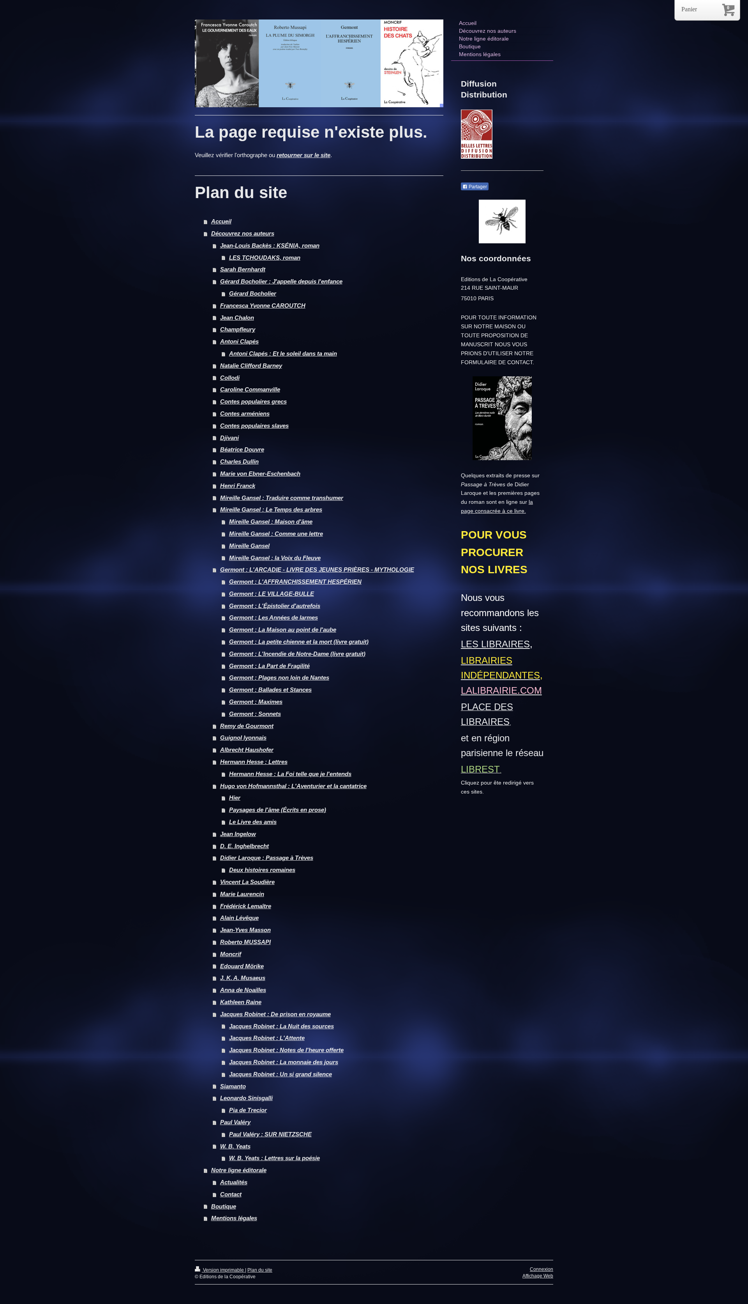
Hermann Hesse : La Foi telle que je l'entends (290, 774)
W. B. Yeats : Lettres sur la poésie (274, 1158)
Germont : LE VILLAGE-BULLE (271, 593)
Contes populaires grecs (253, 401)
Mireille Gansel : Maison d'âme (270, 521)
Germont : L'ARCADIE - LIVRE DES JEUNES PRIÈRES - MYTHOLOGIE (317, 569)
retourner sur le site (303, 155)
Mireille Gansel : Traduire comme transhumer (281, 497)
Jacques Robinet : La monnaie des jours (283, 1062)
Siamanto (233, 1086)
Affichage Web (537, 1276)
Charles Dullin (239, 461)
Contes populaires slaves (254, 425)
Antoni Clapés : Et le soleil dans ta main (283, 353)
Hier (234, 797)
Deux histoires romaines (262, 869)
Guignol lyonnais (243, 737)
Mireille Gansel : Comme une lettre (276, 533)
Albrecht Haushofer (246, 749)
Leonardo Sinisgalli (246, 1098)
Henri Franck (237, 485)
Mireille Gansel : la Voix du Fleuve (275, 558)
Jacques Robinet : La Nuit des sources (281, 1026)
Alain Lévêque (239, 917)
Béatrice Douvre (242, 449)
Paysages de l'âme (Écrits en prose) (277, 809)
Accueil (221, 221)
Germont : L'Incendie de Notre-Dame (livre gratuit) (297, 653)
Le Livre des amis (253, 822)
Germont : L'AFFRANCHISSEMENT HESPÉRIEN (295, 581)
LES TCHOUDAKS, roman (264, 257)
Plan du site (259, 1270)
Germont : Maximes (255, 701)
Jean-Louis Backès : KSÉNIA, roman (269, 245)
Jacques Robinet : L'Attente (267, 1038)
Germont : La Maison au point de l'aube (282, 629)
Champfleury (237, 329)
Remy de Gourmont (246, 726)
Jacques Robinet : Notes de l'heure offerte (286, 1050)
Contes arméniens (245, 413)
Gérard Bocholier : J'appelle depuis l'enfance (281, 281)
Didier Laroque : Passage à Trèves (266, 857)
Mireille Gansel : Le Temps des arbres (271, 509)
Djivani (229, 437)
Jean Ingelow (238, 834)
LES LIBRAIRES (495, 644)
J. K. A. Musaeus (242, 977)
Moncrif (230, 954)
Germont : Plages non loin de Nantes (279, 677)
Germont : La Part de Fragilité (269, 666)
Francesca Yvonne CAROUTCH (262, 305)
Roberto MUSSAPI (245, 942)
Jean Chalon (237, 317)
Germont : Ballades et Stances (270, 689)
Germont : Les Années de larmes (273, 617)
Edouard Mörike (242, 966)
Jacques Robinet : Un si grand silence (280, 1074)
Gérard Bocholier (252, 293)
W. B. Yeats (235, 1146)
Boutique (223, 1206)
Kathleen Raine (240, 1002)
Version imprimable (223, 1270)
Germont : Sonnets (255, 713)
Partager (477, 187)
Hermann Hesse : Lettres (254, 761)
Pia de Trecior (248, 1110)
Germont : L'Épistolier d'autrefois (274, 605)
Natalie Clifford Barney (251, 365)
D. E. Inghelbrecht (244, 846)
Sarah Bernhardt (242, 269)
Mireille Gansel (249, 545)
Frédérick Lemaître (245, 906)
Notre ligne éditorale (238, 1170)
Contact (231, 1194)
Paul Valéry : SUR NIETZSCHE (270, 1134)
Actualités (233, 1182)
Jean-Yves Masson (245, 930)
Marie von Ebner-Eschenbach (260, 473)
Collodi (230, 377)
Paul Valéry (235, 1122)
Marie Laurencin (242, 894)
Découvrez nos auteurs (242, 233)
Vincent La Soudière (247, 882)
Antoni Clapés (239, 341)
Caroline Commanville (250, 389)
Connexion (541, 1269)
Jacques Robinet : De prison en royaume (275, 1014)
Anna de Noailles (243, 990)
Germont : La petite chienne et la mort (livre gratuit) (299, 641)
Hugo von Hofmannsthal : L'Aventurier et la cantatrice (293, 786)
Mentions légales (234, 1218)
